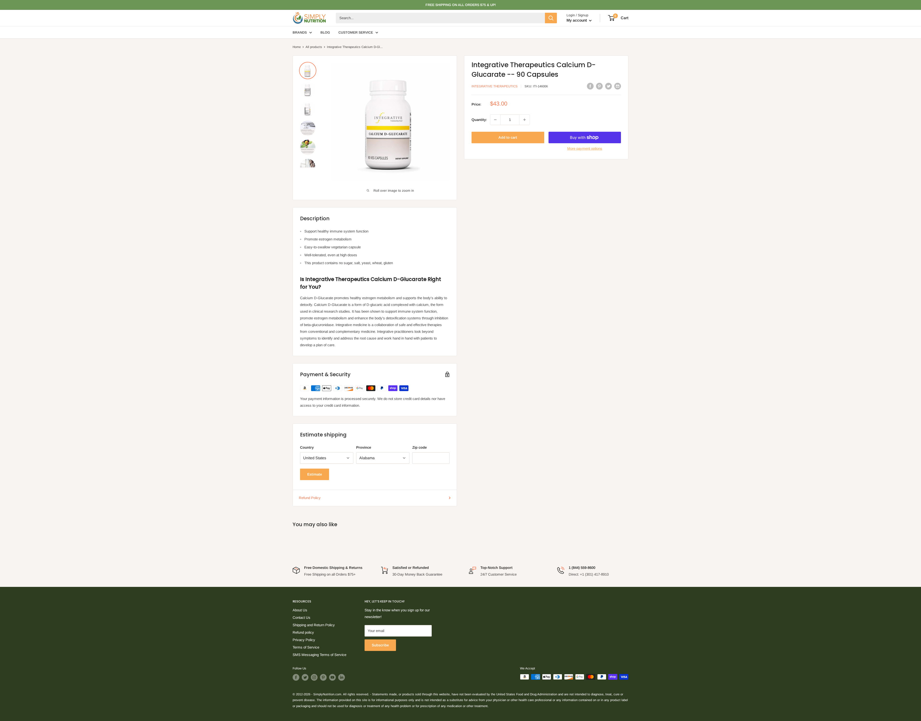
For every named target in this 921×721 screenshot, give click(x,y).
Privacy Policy (304, 640)
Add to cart (507, 137)
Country (307, 447)
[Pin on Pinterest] (599, 85)
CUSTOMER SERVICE (355, 32)
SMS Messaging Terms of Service (319, 655)
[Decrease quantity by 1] (495, 120)
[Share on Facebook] (590, 85)
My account (577, 20)
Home (297, 47)
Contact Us (301, 617)
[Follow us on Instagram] (314, 677)
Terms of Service (306, 647)
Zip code (419, 447)
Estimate (314, 474)
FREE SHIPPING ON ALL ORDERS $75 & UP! (460, 5)
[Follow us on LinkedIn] (341, 677)
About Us (300, 610)
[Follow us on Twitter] (305, 677)
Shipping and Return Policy (314, 625)
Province (363, 447)
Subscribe (380, 645)
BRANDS (300, 32)
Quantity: (479, 120)
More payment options (584, 148)
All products (314, 47)
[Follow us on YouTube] (332, 677)
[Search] (551, 18)
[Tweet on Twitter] (608, 85)
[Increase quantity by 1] (525, 120)
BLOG (325, 32)
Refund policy (303, 632)
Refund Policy (310, 498)
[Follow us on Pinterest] (323, 677)
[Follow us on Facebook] (296, 677)
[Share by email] (617, 85)
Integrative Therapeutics (495, 86)
